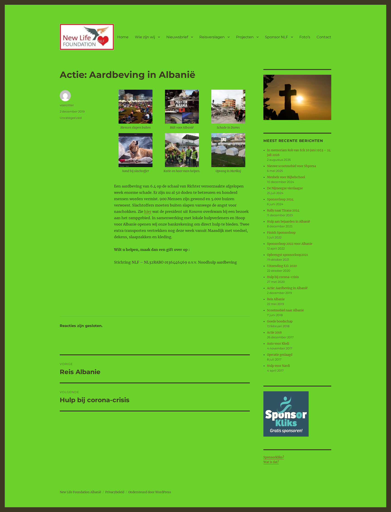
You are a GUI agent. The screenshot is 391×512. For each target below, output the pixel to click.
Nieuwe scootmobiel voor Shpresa (291, 166)
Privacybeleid (114, 492)
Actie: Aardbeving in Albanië (287, 288)
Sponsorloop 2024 (280, 199)
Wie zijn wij (145, 37)
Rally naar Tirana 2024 (283, 210)
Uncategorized (71, 118)
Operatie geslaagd (279, 355)
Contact (324, 37)
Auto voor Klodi (278, 344)
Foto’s (304, 37)
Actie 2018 (274, 332)
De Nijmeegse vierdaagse (285, 188)
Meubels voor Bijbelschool (286, 177)
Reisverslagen (212, 37)
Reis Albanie (276, 299)
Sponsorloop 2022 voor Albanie (289, 244)
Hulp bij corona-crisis (283, 277)
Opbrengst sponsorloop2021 (287, 255)
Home (123, 37)
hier (147, 211)
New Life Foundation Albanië (80, 492)
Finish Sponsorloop (281, 233)
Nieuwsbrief (177, 37)
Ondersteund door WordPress (149, 492)
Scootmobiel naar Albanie (285, 310)
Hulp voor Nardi (278, 366)
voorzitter (67, 105)
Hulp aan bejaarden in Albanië (288, 222)
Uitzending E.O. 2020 (282, 266)
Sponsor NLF (276, 37)
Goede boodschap (280, 321)
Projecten (245, 37)
